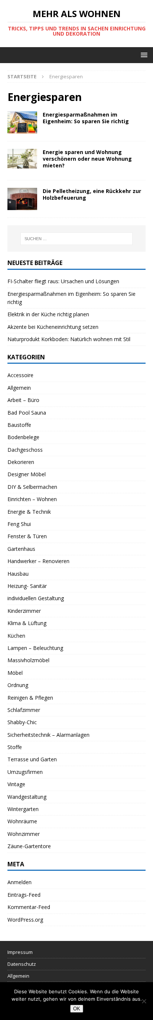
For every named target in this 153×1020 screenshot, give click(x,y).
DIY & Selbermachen (32, 486)
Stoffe (14, 747)
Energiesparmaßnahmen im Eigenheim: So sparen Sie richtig (86, 118)
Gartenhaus (21, 548)
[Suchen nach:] (76, 238)
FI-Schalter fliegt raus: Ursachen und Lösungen (63, 281)
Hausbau (18, 573)
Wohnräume (22, 821)
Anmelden (19, 882)
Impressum (20, 952)
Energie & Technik (29, 511)
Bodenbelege (23, 437)
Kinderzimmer (24, 610)
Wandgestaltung (26, 796)
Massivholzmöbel (28, 660)
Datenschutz (21, 964)
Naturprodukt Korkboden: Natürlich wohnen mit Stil (68, 339)
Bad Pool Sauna (26, 412)
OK (76, 1008)
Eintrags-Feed (23, 894)
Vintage (16, 784)
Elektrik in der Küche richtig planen (48, 314)
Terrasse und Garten (32, 759)
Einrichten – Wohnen (32, 499)
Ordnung (17, 685)
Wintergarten (23, 809)
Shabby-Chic (22, 722)
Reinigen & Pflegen (30, 697)
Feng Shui (19, 523)
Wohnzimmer (23, 833)
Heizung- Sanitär (27, 585)
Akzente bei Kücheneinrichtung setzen (52, 326)
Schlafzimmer (23, 709)
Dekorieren (20, 461)
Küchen (16, 635)
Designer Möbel (26, 474)
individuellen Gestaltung (35, 598)
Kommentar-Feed (28, 907)
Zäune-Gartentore (29, 846)
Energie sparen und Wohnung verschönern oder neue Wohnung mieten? (87, 158)
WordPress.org (25, 919)
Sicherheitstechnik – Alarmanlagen (48, 734)
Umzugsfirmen (25, 771)
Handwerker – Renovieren (38, 561)
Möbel (15, 672)
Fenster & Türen (27, 536)
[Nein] (143, 1001)
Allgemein (19, 387)
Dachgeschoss (25, 449)
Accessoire (20, 375)
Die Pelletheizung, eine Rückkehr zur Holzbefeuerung (92, 194)
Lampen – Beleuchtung (35, 647)
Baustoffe (19, 424)
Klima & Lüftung (26, 623)
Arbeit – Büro (23, 399)
